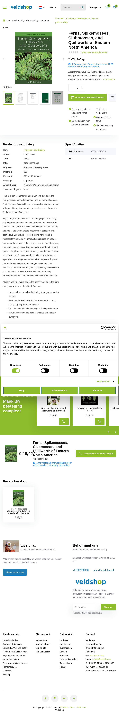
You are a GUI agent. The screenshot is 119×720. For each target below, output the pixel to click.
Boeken (63, 652)
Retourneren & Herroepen (15, 652)
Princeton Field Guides (34, 150)
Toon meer (108, 79)
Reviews (7, 671)
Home (5, 27)
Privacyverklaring (11, 659)
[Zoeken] (82, 7)
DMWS (65, 707)
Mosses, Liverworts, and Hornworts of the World (53, 409)
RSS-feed (81, 707)
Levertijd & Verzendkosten (15, 648)
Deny (21, 390)
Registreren (41, 640)
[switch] (45, 370)
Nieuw (62, 667)
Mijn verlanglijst (43, 652)
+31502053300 (81, 570)
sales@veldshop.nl (103, 570)
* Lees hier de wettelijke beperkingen (87, 613)
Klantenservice (10, 667)
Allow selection (59, 390)
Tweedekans (66, 663)
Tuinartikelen (66, 648)
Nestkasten (65, 644)
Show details (103, 381)
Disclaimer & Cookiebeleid (15, 663)
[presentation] (4, 59)
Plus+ (72, 707)
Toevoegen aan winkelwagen (89, 97)
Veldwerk (64, 640)
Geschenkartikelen (68, 659)
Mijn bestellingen (43, 644)
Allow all (97, 390)
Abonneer (108, 607)
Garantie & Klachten (12, 644)
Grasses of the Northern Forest (89, 409)
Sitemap (6, 674)
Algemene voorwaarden (14, 655)
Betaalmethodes (10, 640)
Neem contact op (15, 572)
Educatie (64, 655)
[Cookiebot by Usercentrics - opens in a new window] (103, 328)
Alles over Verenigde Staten (94, 52)
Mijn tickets (41, 648)
